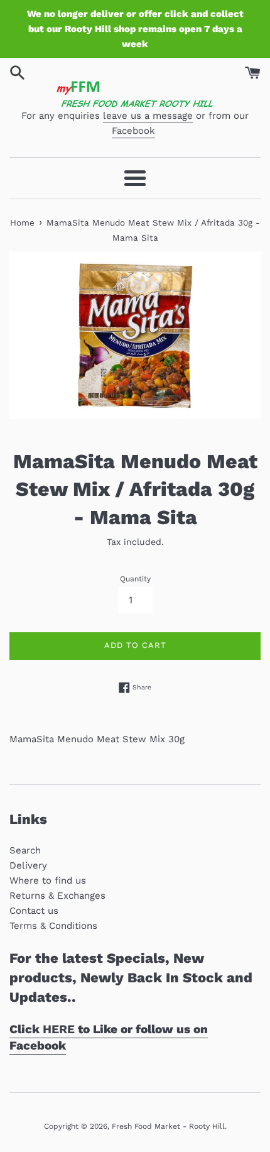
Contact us (33, 910)
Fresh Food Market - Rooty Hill (168, 1126)
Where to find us (47, 880)
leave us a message (148, 115)
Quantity (135, 578)
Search (25, 850)
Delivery (28, 865)
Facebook (133, 130)
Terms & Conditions (53, 925)
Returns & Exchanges (57, 895)
